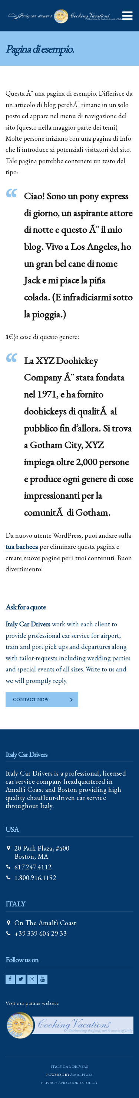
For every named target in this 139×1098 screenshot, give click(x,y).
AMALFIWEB (81, 1074)
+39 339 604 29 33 (40, 933)
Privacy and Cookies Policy (69, 1082)
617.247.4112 (33, 867)
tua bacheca (22, 546)
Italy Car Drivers (69, 1066)
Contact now (31, 699)
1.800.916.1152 (35, 877)
